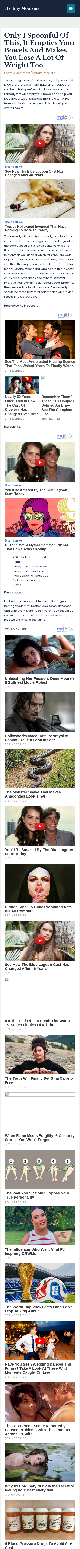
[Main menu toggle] (71, 8)
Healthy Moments (22, 8)
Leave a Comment (17, 73)
